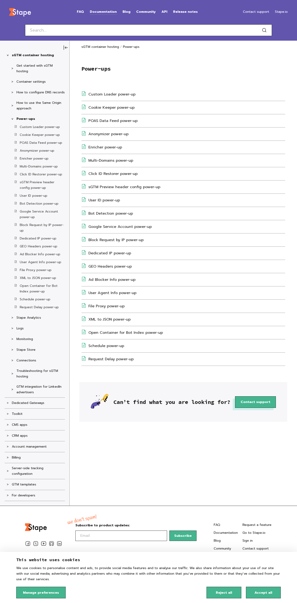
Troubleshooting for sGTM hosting (37, 373)
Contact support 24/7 (255, 551)
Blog (126, 11)
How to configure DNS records (40, 92)
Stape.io (281, 11)
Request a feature (256, 524)
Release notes (185, 11)
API (164, 11)
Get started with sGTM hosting (34, 68)
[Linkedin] (59, 544)
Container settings (31, 81)
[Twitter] (36, 544)
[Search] (264, 30)
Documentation (103, 11)
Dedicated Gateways (28, 402)
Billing (16, 457)
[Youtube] (43, 544)
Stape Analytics (28, 317)
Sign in (247, 540)
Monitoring (24, 339)
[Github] (51, 544)
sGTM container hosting (33, 55)
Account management (29, 446)
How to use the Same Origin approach (38, 105)
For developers (23, 495)
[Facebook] (28, 544)
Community (146, 11)
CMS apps (19, 424)
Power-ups (25, 118)
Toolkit (17, 413)
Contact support (256, 11)
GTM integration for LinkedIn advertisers (38, 389)
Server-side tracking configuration (27, 471)
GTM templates (24, 484)
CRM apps (20, 435)
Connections (26, 360)
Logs (20, 328)
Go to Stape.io (253, 532)
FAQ (80, 11)
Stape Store (26, 349)
